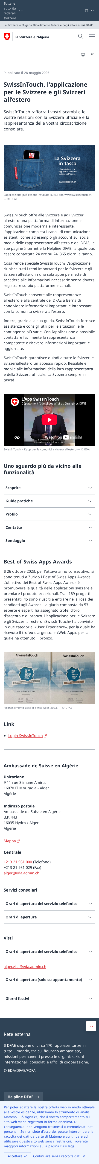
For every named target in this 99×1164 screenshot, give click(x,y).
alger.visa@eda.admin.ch (25, 966)
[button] (91, 1026)
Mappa (10, 840)
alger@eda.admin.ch (21, 873)
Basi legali (68, 1146)
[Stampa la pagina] (83, 54)
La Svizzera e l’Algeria (32, 37)
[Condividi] (93, 54)
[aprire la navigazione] (92, 36)
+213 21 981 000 (18, 861)
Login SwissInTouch (25, 735)
